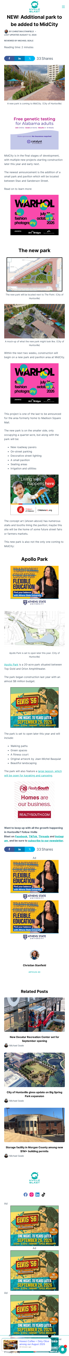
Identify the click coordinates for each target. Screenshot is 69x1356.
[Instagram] (32, 1195)
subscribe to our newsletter (45, 840)
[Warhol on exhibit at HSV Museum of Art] (34, 214)
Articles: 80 (34, 972)
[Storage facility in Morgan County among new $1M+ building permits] (34, 1125)
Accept (26, 1350)
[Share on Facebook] (9, 58)
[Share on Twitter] (30, 58)
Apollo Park (11, 664)
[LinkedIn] (37, 1195)
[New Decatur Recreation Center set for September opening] (34, 1014)
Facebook (21, 836)
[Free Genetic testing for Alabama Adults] (34, 129)
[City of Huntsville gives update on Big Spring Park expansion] (34, 1070)
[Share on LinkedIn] (19, 58)
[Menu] (63, 6)
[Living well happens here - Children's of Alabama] (34, 494)
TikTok (33, 836)
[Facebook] (26, 1195)
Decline (42, 1350)
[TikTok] (43, 1195)
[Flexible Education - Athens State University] (34, 585)
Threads (44, 836)
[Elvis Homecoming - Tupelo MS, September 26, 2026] (34, 707)
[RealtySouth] (34, 801)
